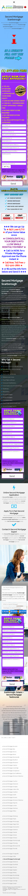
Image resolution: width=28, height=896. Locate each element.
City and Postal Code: (9, 134)
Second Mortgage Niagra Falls (11, 824)
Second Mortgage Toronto (10, 867)
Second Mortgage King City (10, 802)
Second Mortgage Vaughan (10, 870)
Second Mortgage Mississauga (11, 821)
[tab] (14, 588)
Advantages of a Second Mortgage (12, 608)
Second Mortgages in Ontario (12, 887)
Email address (6, 141)
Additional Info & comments (11, 451)
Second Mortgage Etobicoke (11, 784)
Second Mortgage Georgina (10, 786)
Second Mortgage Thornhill (10, 848)
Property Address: (8, 131)
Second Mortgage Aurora (10, 751)
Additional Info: (6, 154)
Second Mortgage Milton (10, 811)
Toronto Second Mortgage (9, 892)
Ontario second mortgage (14, 715)
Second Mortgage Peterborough (12, 840)
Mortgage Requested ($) (9, 151)
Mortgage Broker (15, 889)
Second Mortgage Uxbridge (10, 880)
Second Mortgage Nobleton (11, 829)
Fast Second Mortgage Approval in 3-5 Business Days (12, 588)
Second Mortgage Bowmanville (11, 757)
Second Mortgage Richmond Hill (12, 845)
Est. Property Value (9, 437)
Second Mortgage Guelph (10, 883)
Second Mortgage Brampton (11, 762)
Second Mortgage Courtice (10, 781)
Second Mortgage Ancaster (10, 746)
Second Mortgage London (10, 805)
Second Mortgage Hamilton (11, 792)
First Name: (6, 125)
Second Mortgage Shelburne (11, 861)
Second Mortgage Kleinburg (11, 816)
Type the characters (8, 163)
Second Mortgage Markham (11, 808)
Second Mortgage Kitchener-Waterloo (13, 776)
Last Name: (5, 128)
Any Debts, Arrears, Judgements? (13, 444)
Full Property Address (9, 422)
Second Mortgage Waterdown (11, 878)
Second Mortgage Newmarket (11, 827)
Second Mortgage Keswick (10, 797)
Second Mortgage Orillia (10, 856)
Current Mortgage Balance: (10, 147)
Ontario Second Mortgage (13, 717)
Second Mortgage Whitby (10, 872)
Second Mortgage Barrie (10, 754)
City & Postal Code (8, 426)
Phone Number (7, 138)
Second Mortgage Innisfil (10, 794)
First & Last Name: (8, 419)
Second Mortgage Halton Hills (11, 789)
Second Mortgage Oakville (10, 832)
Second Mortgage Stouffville (11, 864)
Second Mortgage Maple (10, 818)
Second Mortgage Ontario (10, 835)
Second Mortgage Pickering (10, 843)
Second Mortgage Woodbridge (11, 875)
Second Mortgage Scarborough (12, 859)
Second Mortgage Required (11, 447)
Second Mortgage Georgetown (11, 770)
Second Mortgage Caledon (10, 765)
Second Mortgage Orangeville (11, 853)
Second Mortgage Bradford (11, 759)
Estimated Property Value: (10, 144)
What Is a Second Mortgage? (10, 604)
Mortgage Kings (7, 889)
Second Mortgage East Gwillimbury (12, 773)
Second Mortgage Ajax (9, 749)
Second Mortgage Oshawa (10, 837)
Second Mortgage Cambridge (11, 768)
